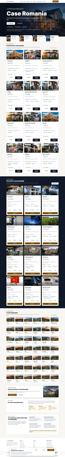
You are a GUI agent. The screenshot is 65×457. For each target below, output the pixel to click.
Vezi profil (10, 77)
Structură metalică (22, 445)
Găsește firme (10, 23)
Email (20, 240)
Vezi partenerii (20, 394)
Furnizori (34, 1)
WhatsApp (14, 240)
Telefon (10, 240)
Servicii (24, 1)
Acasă (21, 1)
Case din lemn (22, 444)
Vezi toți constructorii (54, 47)
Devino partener (39, 1)
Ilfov (33, 443)
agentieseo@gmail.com (50, 447)
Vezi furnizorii (55, 183)
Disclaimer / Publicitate (50, 445)
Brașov (34, 445)
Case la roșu (21, 443)
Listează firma (55, 1)
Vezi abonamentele (12, 394)
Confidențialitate (49, 443)
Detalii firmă (15, 213)
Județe (28, 1)
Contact (44, 1)
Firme (31, 1)
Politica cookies (49, 444)
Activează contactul (18, 78)
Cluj (33, 444)
